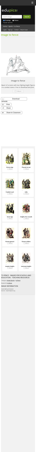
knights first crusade (26, 217)
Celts (26, 192)
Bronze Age (9, 167)
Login (4, 29)
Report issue (24, 29)
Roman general (10, 241)
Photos (16, 20)
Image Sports (10, 280)
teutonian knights (26, 266)
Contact (16, 29)
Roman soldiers (26, 241)
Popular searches (7, 22)
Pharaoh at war (26, 167)
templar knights (9, 266)
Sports (11, 26)
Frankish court (10, 192)
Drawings (8, 20)
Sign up (10, 29)
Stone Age (10, 217)
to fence (17, 26)
